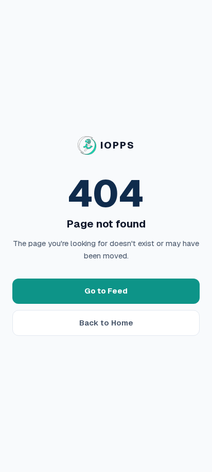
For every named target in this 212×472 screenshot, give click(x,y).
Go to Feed (106, 291)
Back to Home (106, 323)
